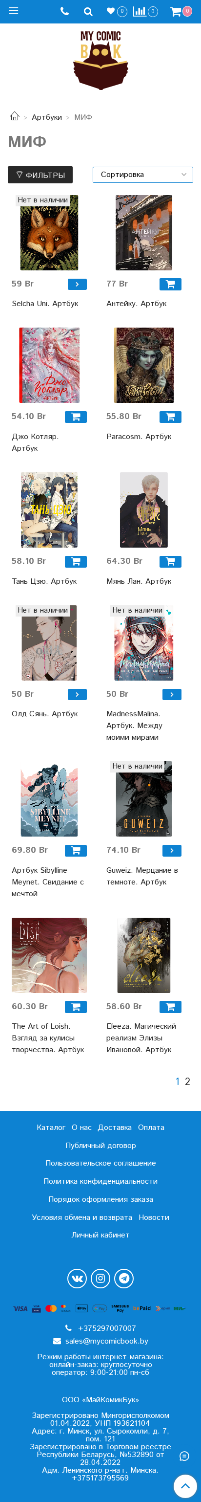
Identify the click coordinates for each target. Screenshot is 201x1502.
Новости (154, 1217)
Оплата (151, 1127)
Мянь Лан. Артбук (138, 581)
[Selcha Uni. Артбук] (49, 232)
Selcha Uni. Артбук (45, 303)
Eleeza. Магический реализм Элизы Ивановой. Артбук (141, 1038)
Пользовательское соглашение (100, 1163)
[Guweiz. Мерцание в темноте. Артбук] (143, 799)
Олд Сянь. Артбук (45, 714)
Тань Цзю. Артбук (44, 581)
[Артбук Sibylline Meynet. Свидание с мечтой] (49, 799)
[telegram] (124, 1278)
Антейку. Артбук (136, 303)
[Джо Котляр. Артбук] (49, 365)
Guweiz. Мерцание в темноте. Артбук (142, 876)
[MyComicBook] (100, 58)
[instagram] (100, 1278)
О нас (82, 1127)
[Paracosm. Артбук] (143, 365)
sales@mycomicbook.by (105, 1341)
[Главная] (15, 117)
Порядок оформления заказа (100, 1199)
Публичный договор (100, 1145)
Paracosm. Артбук (138, 436)
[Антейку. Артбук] (143, 232)
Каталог (51, 1127)
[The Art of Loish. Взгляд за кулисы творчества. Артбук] (49, 955)
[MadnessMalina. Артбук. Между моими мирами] (143, 643)
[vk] (77, 1278)
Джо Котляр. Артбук (35, 442)
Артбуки (47, 117)
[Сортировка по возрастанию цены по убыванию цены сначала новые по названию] (143, 175)
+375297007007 (106, 1328)
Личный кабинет (100, 1235)
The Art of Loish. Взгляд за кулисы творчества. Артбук (48, 1038)
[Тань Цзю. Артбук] (49, 510)
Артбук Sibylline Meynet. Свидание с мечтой (48, 882)
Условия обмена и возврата (82, 1217)
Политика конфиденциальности (100, 1181)
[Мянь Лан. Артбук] (143, 510)
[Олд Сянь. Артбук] (49, 643)
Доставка (115, 1127)
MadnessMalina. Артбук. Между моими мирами (134, 725)
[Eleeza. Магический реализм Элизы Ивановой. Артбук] (143, 955)
